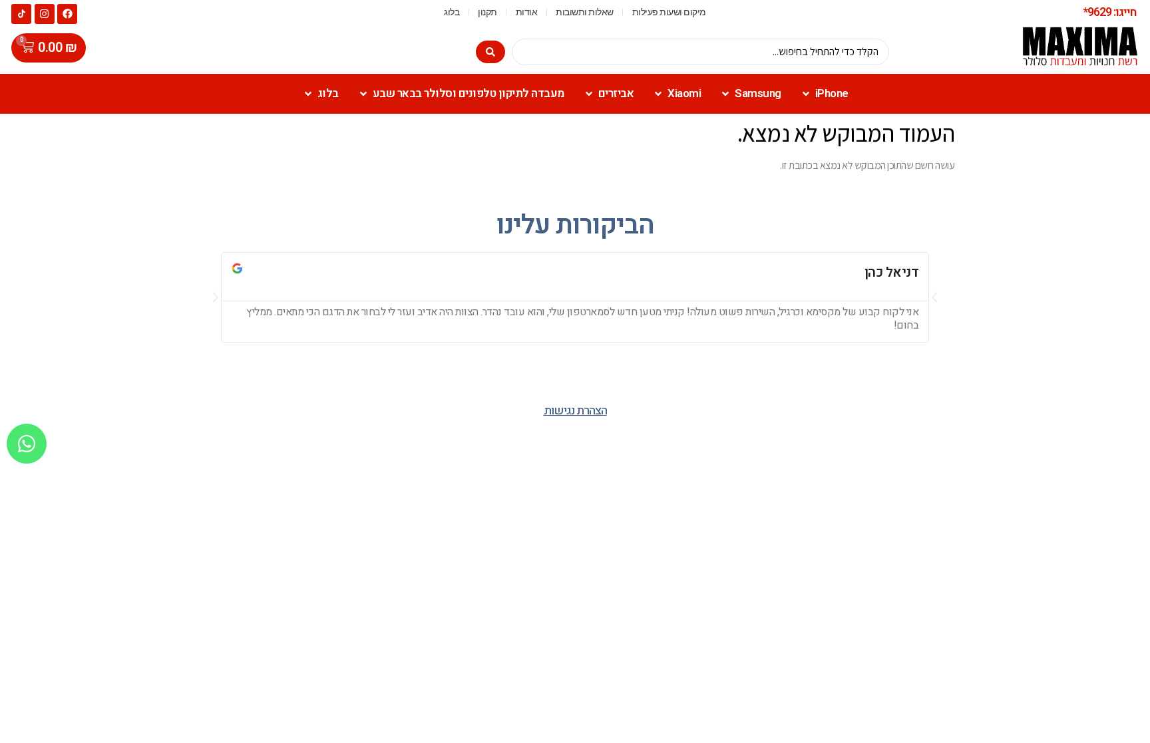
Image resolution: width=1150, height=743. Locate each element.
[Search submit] (490, 52)
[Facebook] (67, 14)
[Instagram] (45, 14)
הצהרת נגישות (575, 411)
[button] (215, 297)
